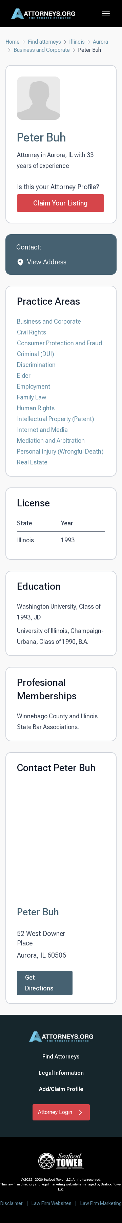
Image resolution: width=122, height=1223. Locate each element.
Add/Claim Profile (61, 1089)
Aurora (100, 42)
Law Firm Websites (52, 1203)
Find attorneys (44, 42)
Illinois (77, 42)
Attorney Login (55, 1112)
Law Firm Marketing (101, 1203)
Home (12, 42)
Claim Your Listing (60, 203)
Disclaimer (11, 1203)
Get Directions (39, 983)
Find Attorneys (61, 1056)
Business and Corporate (42, 50)
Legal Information (61, 1073)
